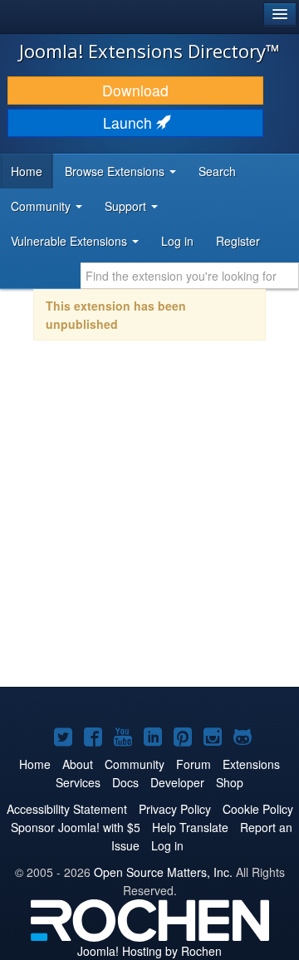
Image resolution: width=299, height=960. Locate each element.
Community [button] (42, 206)
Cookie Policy (258, 809)
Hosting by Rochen (149, 951)
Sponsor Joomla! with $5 (75, 827)
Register (238, 241)
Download (135, 90)
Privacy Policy (175, 809)
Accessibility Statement (67, 809)
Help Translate (190, 827)
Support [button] (127, 206)
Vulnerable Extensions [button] (70, 241)
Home (26, 171)
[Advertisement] (149, 524)
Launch (129, 122)
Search (217, 171)
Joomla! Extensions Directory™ (149, 50)
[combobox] (190, 275)
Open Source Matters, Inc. (163, 872)
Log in (177, 241)
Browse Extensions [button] (116, 171)
